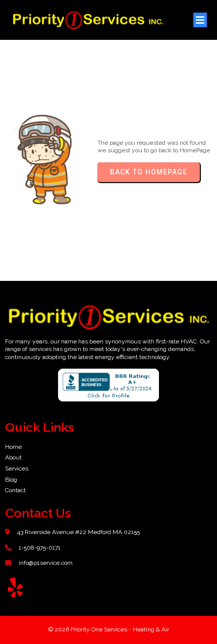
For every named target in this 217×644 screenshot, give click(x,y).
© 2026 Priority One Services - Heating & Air (108, 629)
